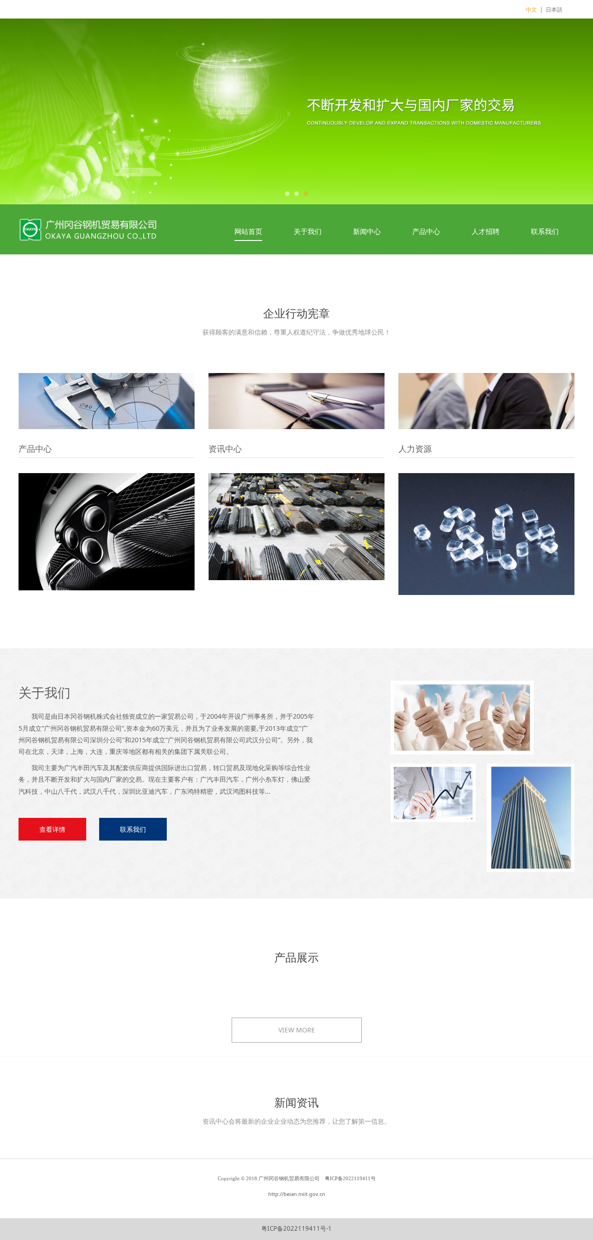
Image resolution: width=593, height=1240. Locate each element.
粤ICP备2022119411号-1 (296, 1228)
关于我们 (308, 231)
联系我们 (545, 231)
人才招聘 (485, 231)
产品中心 (426, 231)
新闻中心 (367, 231)
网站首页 (248, 231)
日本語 (554, 9)
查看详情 (52, 829)
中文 (531, 9)
